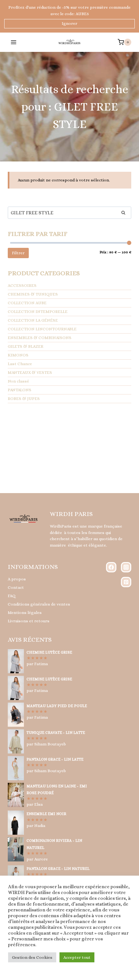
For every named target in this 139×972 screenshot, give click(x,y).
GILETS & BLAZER (25, 346)
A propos (17, 579)
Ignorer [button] (69, 23)
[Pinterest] (126, 582)
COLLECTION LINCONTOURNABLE (42, 328)
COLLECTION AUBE (27, 302)
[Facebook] (111, 567)
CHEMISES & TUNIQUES (33, 294)
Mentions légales (25, 612)
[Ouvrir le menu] (14, 42)
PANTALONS (19, 389)
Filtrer (18, 252)
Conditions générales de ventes (39, 604)
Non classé (18, 381)
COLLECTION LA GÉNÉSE (33, 320)
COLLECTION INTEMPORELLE (38, 311)
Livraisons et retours (28, 620)
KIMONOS (18, 355)
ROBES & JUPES (24, 398)
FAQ (12, 595)
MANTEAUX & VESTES (30, 372)
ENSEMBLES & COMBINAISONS (39, 337)
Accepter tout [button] (77, 957)
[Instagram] (126, 567)
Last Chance (20, 363)
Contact (16, 587)
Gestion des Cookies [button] (32, 957)
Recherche (125, 213)
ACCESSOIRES (22, 285)
